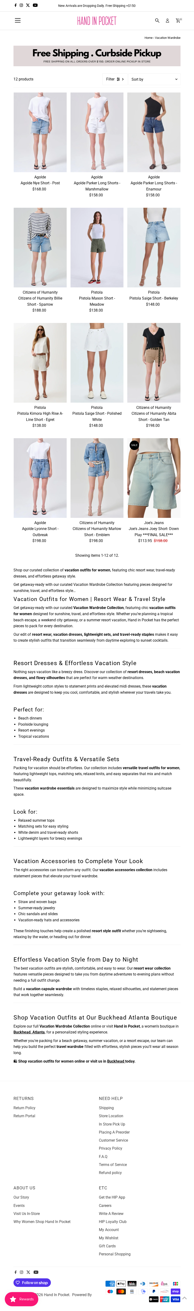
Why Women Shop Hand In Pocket (42, 1221)
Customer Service (113, 1140)
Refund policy (110, 1172)
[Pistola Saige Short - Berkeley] (153, 247)
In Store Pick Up (112, 1124)
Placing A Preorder (114, 1132)
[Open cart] (178, 20)
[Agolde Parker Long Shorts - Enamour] (153, 132)
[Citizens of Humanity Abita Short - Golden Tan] (153, 363)
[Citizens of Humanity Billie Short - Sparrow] (39, 247)
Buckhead (116, 1061)
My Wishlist (108, 1238)
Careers (105, 1205)
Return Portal (24, 1116)
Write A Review (111, 1213)
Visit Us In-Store (26, 1213)
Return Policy (24, 1108)
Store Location (111, 1116)
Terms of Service (113, 1164)
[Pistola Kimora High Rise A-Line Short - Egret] (39, 363)
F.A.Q (103, 1156)
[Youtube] (35, 5)
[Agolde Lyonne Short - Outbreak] (39, 478)
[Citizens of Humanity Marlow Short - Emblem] (97, 478)
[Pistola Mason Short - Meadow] (97, 247)
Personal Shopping (115, 1254)
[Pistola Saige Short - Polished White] (97, 363)
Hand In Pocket (56, 1295)
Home (149, 38)
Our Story (21, 1197)
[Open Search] (157, 20)
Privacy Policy (110, 1148)
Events (19, 1205)
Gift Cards (107, 1246)
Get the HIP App (112, 1197)
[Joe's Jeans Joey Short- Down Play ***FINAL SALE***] (153, 478)
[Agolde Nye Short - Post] (39, 132)
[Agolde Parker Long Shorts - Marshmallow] (97, 132)
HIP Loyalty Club (113, 1221)
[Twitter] (28, 5)
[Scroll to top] (184, 1298)
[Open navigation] (17, 20)
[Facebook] (15, 5)
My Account (109, 1229)
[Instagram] (21, 5)
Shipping (106, 1108)
